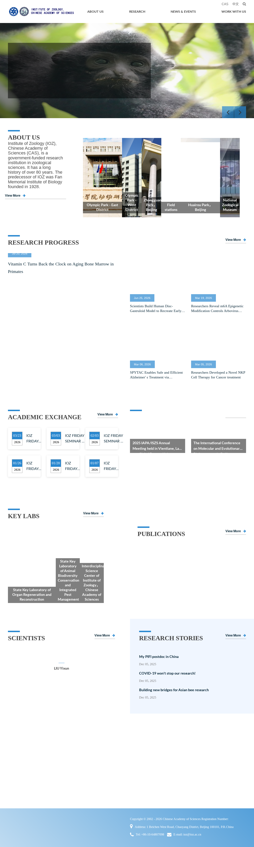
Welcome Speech (23, 747)
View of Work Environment (226, 780)
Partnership (19, 772)
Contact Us (19, 788)
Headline (166, 738)
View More (12, 195)
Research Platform (66, 755)
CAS (225, 4)
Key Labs (60, 738)
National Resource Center (71, 747)
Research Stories (218, 772)
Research (137, 11)
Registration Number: (214, 819)
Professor (113, 747)
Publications (61, 772)
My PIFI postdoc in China (159, 657)
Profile (16, 738)
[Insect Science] (192, 548)
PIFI (209, 763)
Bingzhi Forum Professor (125, 763)
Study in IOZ (215, 755)
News (164, 755)
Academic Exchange (174, 763)
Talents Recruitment (220, 738)
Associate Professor (121, 755)
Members (113, 738)
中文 (235, 4)
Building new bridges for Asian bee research (174, 690)
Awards (58, 788)
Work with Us (233, 11)
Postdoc (211, 747)
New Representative (67, 780)
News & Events (183, 11)
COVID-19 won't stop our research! (171, 673)
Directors (17, 755)
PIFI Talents (115, 772)
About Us (95, 11)
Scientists (18, 780)
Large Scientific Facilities (71, 763)
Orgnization (19, 763)
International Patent (67, 797)
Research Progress (173, 747)
